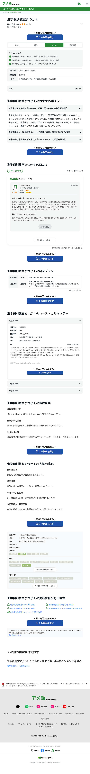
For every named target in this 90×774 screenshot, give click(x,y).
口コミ (17, 45)
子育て (57, 706)
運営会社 (64, 724)
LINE (31, 707)
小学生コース (14, 390)
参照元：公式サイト (73, 344)
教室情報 (73, 45)
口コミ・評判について (75, 171)
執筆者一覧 (69, 713)
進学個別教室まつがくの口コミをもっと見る (66, 248)
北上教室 (14, 178)
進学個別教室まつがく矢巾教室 (22, 608)
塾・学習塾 (11, 27)
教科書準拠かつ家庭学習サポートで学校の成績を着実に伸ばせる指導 (39, 132)
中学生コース (14, 383)
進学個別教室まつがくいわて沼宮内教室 (26, 612)
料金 (35, 45)
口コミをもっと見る (43, 240)
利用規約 (11, 724)
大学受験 (44, 706)
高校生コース (14, 320)
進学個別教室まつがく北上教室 (61, 605)
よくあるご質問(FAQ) (45, 726)
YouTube (70, 707)
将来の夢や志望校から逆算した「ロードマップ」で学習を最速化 (37, 139)
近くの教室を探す (45, 37)
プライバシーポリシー (25, 724)
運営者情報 (45, 719)
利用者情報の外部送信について (47, 724)
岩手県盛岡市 (12, 665)
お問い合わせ (74, 724)
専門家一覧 (80, 713)
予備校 (18, 27)
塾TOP (5, 12)
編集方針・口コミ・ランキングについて (48, 713)
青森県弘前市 (24, 665)
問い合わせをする (15, 635)
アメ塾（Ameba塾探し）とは (21, 713)
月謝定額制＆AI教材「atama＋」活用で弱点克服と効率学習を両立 (38, 108)
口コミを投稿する (16, 171)
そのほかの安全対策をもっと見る (45, 586)
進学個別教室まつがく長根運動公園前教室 (65, 608)
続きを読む (45, 226)
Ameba (36, 750)
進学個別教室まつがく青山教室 (22, 605)
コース (54, 45)
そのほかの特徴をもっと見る (45, 569)
